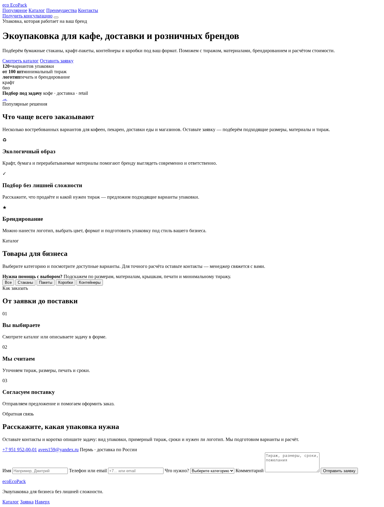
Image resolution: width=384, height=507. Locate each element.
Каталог (36, 10)
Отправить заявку (339, 471)
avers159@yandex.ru (58, 449)
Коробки (65, 282)
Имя (7, 470)
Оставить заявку (57, 60)
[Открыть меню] (56, 17)
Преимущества (61, 10)
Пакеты (45, 282)
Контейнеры (89, 282)
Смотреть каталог (20, 60)
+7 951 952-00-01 (19, 449)
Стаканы (25, 282)
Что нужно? (177, 470)
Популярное (14, 10)
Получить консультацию (27, 15)
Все (8, 282)
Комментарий (250, 470)
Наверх (42, 501)
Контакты (88, 10)
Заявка (27, 501)
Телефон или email (88, 470)
